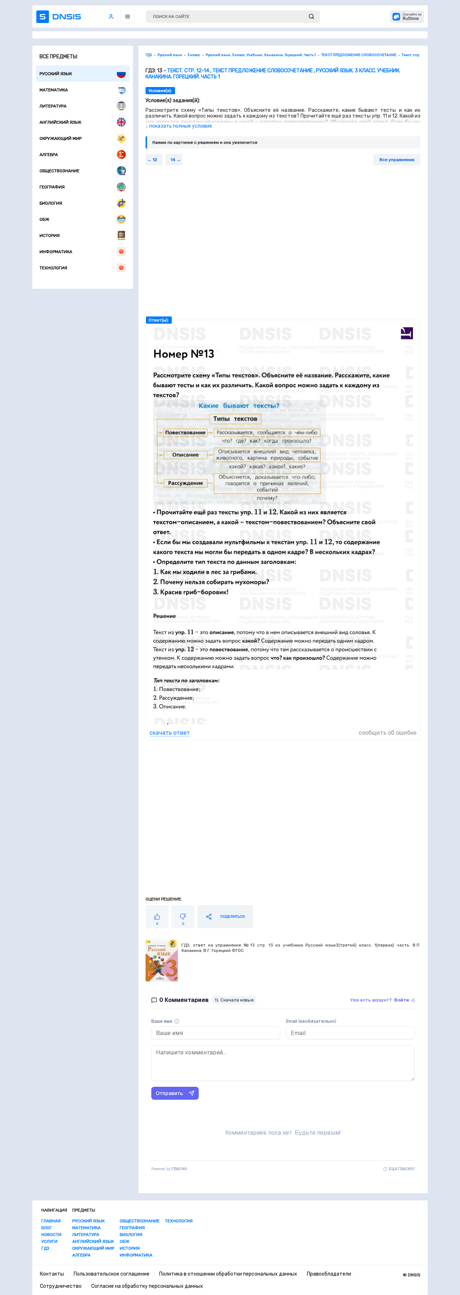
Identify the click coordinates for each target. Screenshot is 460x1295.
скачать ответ (170, 732)
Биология (51, 203)
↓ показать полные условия (179, 126)
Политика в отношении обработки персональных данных (228, 1274)
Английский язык (60, 122)
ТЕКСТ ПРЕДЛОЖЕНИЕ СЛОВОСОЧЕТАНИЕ (262, 71)
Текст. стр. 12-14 (188, 71)
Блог (46, 1227)
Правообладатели (329, 1274)
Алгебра (49, 154)
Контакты (52, 1274)
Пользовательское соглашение (112, 1274)
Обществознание (59, 170)
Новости (51, 1234)
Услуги (49, 1241)
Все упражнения (397, 159)
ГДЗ (45, 1248)
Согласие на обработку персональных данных (147, 1286)
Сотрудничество (61, 1286)
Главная (51, 1220)
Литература (53, 106)
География (52, 187)
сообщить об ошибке (388, 732)
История (50, 235)
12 (155, 159)
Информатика (56, 251)
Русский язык (56, 73)
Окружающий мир (61, 138)
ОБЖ (44, 219)
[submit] (311, 16)
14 (173, 159)
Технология (53, 267)
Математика (54, 89)
